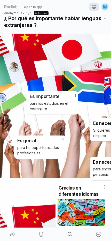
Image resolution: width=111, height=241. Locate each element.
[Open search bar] (70, 234)
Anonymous (13, 13)
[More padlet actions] (99, 234)
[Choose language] (94, 7)
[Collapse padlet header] (105, 18)
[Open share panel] (12, 234)
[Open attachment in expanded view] (81, 212)
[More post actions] (101, 189)
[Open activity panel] (41, 234)
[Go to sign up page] (105, 7)
